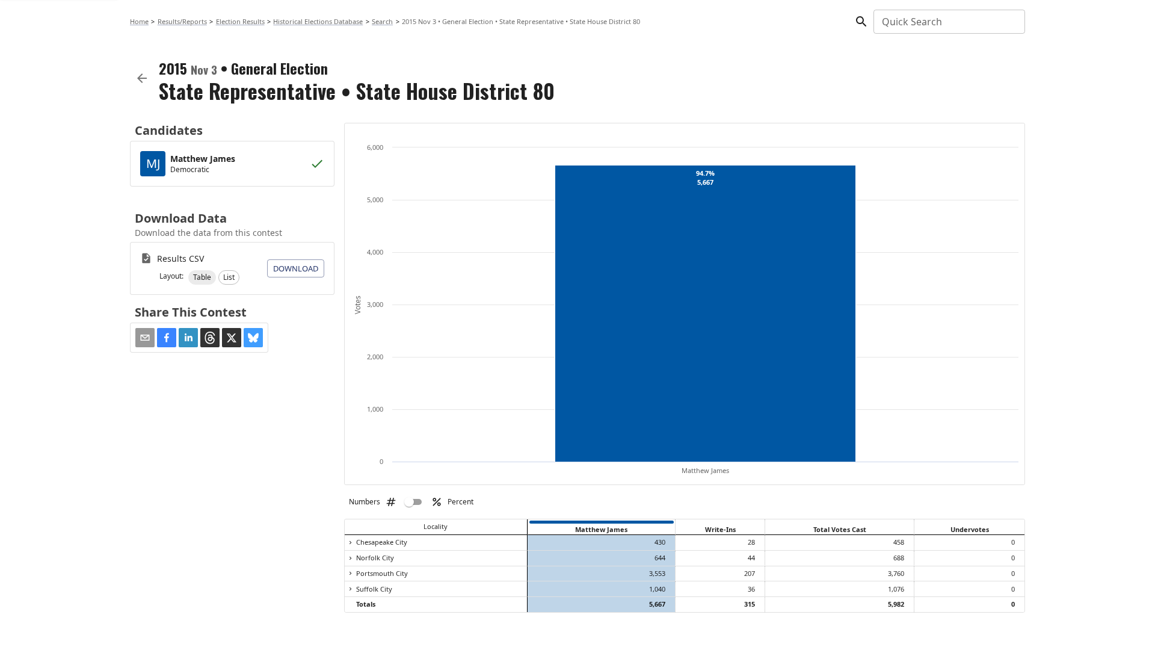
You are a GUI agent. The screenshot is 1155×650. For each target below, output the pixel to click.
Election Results (240, 21)
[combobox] (948, 21)
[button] (202, 277)
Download (295, 268)
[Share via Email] (145, 337)
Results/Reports (182, 21)
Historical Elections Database (318, 21)
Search (382, 21)
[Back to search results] (142, 78)
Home (139, 21)
